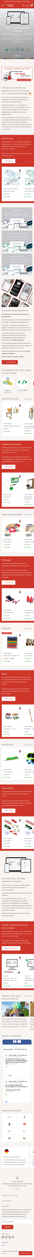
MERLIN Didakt (8, 423)
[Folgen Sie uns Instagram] (6, 1237)
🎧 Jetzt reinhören (9, 362)
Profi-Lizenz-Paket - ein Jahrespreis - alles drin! (10, 979)
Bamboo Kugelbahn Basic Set (12, 426)
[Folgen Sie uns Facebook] (3, 1237)
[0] (31, 6)
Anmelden (7, 1227)
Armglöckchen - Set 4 (9, 729)
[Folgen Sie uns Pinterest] (9, 1237)
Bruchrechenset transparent (11, 655)
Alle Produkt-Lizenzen (11, 948)
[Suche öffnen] (24, 6)
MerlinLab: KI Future (9, 191)
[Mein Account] (27, 6)
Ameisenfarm (7, 497)
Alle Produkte (8, 161)
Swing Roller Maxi (8, 612)
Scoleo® (5, 976)
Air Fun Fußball (8, 772)
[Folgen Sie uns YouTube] (13, 1237)
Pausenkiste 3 (7, 841)
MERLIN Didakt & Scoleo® (10, 189)
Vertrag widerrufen (25, 1253)
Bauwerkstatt (7, 542)
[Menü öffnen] (2, 5)
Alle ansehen (28, 399)
